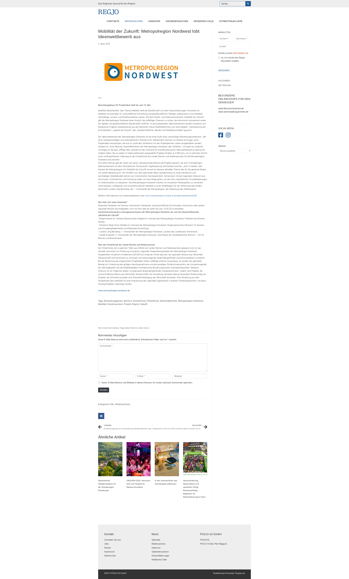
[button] (101, 416)
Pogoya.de (240, 573)
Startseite (113, 21)
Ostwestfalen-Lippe (231, 21)
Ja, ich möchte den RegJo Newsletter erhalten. (233, 59)
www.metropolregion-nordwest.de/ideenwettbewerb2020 (171, 196)
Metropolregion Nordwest (190, 301)
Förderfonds (153, 301)
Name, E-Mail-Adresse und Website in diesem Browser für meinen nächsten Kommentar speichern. (147, 383)
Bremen (128, 301)
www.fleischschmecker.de (231, 108)
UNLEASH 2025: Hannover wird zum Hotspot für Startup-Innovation (138, 483)
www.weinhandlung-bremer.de (233, 112)
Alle (112, 404)
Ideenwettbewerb (168, 301)
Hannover (154, 21)
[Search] (248, 3)
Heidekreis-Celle (203, 21)
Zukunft (143, 304)
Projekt (127, 304)
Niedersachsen (134, 21)
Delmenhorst (139, 301)
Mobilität (102, 304)
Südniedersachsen (177, 21)
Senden (103, 390)
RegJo (135, 304)
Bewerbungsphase (113, 301)
